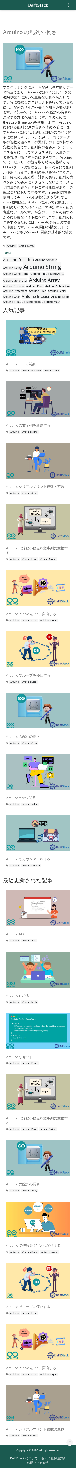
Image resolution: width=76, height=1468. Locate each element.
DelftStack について (24, 1458)
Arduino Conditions (15, 273)
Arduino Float (12, 301)
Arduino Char (11, 296)
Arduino (11, 245)
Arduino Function (18, 259)
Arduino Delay (12, 268)
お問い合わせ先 (38, 1462)
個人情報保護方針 (53, 1458)
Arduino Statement (15, 291)
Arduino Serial (57, 291)
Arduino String (42, 266)
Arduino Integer (36, 296)
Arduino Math (51, 301)
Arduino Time (37, 291)
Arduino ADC (55, 273)
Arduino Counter (14, 286)
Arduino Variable (46, 260)
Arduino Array (26, 245)
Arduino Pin (37, 273)
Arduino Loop (60, 296)
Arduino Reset (31, 301)
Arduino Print (35, 286)
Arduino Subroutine (57, 286)
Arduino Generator (15, 280)
